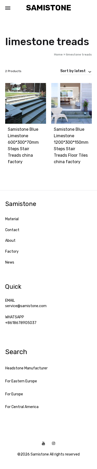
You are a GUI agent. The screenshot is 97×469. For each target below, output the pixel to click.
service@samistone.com (26, 306)
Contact (12, 230)
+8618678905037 (20, 323)
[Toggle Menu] (7, 8)
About (10, 240)
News (9, 262)
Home (58, 54)
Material (12, 219)
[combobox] (76, 71)
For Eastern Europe (21, 381)
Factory (12, 251)
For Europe (14, 394)
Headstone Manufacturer (26, 368)
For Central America (22, 407)
